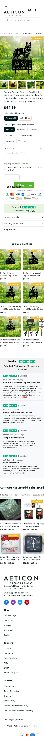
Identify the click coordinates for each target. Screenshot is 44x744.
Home (2, 33)
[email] (19, 593)
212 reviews (32, 366)
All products (13, 33)
